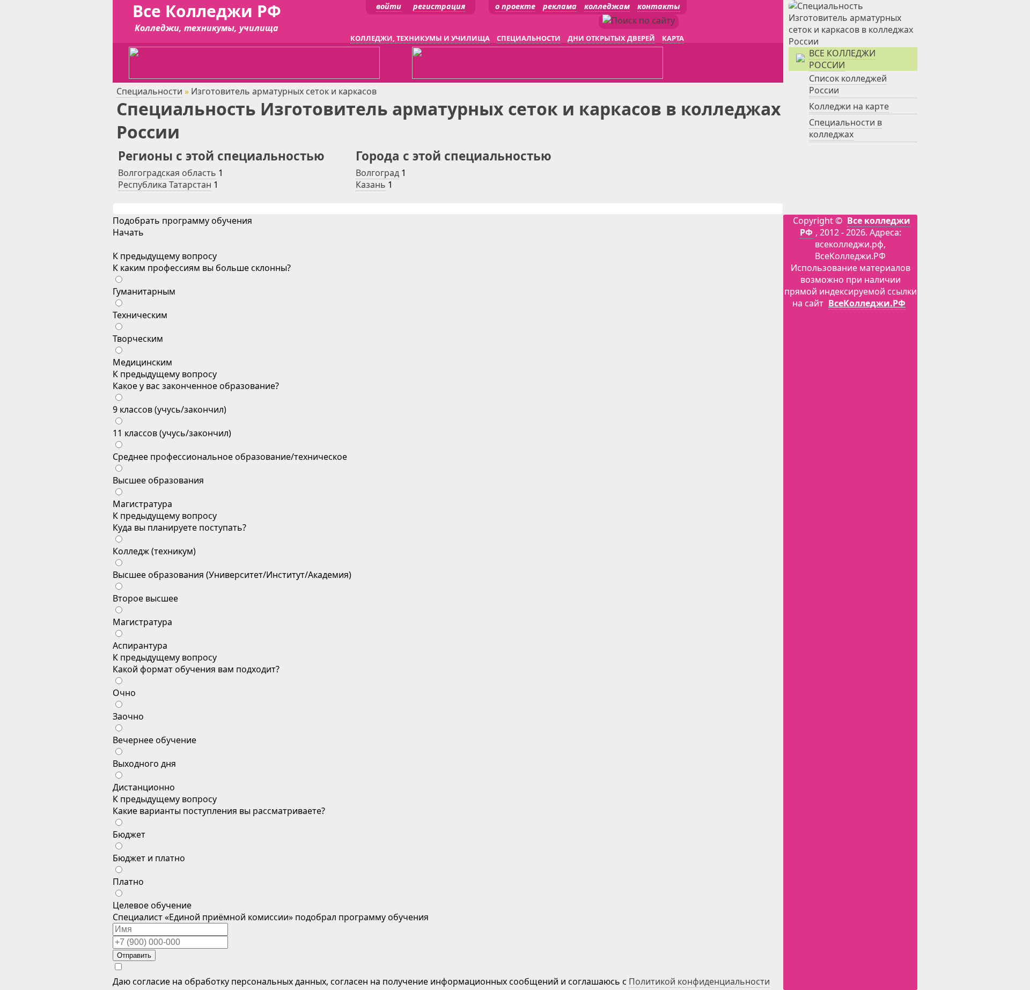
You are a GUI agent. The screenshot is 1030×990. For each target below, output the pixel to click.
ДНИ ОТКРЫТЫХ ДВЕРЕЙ (611, 38)
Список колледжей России (848, 84)
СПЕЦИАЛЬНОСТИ (529, 38)
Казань (371, 184)
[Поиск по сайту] (638, 20)
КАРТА (673, 38)
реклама (560, 6)
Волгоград (377, 173)
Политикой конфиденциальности (699, 981)
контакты (658, 6)
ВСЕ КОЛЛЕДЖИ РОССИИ (842, 59)
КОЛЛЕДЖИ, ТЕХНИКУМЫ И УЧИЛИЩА (420, 38)
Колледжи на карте (849, 106)
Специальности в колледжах (845, 128)
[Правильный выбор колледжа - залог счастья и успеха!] (853, 41)
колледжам (607, 6)
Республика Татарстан (164, 184)
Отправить (134, 955)
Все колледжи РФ (855, 226)
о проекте (515, 6)
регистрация (439, 6)
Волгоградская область (167, 173)
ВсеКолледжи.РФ (867, 303)
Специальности (149, 91)
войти (388, 6)
